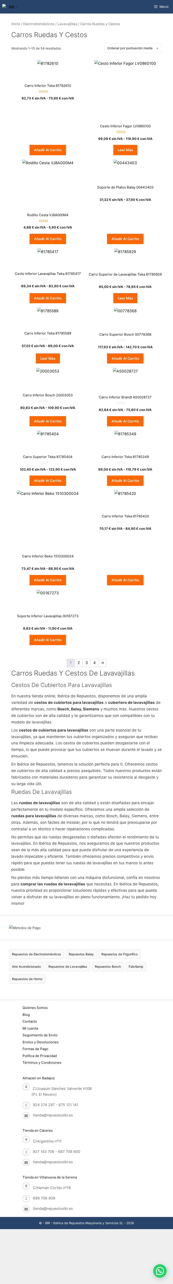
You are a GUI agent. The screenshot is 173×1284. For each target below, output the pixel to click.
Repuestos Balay (81, 954)
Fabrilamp (136, 966)
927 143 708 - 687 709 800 (56, 1151)
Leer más (125, 150)
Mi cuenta (30, 1028)
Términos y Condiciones (42, 1062)
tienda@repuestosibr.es (53, 1115)
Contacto (30, 1021)
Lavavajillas (67, 24)
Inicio (15, 24)
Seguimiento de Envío (40, 1035)
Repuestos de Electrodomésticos (36, 954)
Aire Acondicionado (26, 966)
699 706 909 (44, 1198)
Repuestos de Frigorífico (119, 954)
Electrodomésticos (38, 24)
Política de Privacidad (40, 1056)
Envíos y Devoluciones (41, 1042)
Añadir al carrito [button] (47, 150)
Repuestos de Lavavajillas (67, 966)
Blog (26, 1014)
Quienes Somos (35, 1008)
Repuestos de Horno (27, 979)
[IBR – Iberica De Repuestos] (11, 7)
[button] (160, 1271)
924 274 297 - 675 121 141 (55, 1104)
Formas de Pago (35, 1049)
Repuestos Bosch (108, 966)
